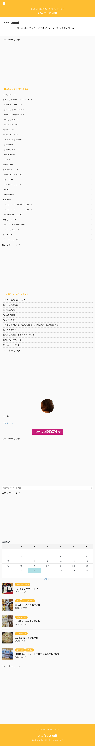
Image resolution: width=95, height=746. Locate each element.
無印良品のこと (9, 310)
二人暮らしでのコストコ (26, 588)
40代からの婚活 (9, 320)
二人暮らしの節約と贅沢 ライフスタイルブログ (47, 740)
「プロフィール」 (8, 423)
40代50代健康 (9, 315)
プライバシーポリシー (12, 345)
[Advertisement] (47, 64)
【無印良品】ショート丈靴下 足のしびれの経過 (37, 654)
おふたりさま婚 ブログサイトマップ (18, 335)
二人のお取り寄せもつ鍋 (26, 638)
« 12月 (46, 579)
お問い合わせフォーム (12, 340)
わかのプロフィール (11, 330)
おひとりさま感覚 (10, 305)
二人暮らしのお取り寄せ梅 (27, 621)
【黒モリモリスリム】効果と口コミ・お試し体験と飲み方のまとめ (31, 325)
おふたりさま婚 (47, 12)
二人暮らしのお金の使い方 (27, 605)
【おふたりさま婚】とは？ (14, 300)
